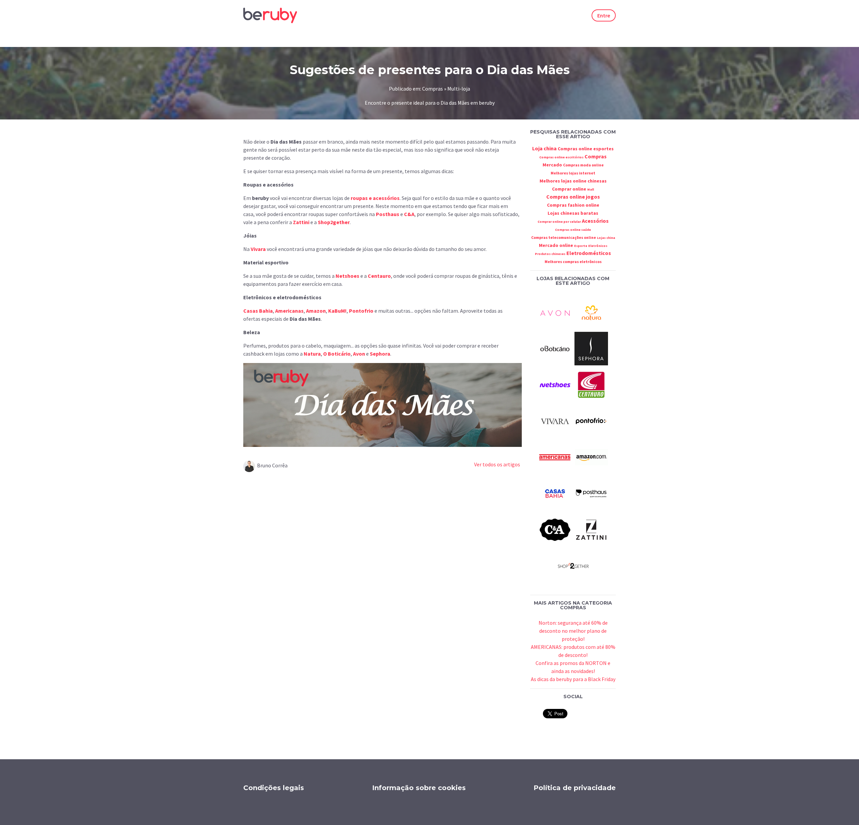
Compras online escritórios (561, 157)
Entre (603, 15)
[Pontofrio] (591, 420)
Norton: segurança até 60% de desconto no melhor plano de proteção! (573, 630)
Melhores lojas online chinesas (573, 181)
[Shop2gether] (573, 565)
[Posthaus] (591, 492)
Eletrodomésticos (588, 253)
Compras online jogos (573, 196)
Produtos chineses (550, 254)
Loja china (544, 148)
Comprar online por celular (559, 221)
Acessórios (595, 220)
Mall (590, 189)
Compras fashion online (573, 205)
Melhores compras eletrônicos (573, 261)
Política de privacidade (575, 788)
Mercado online (556, 245)
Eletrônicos (597, 246)
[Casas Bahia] (555, 492)
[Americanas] (555, 456)
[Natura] (591, 311)
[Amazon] (591, 456)
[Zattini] (591, 529)
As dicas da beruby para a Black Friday (573, 679)
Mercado (552, 165)
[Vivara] (555, 420)
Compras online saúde (573, 229)
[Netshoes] (555, 384)
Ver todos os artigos (497, 464)
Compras (596, 156)
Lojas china (606, 238)
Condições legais (273, 788)
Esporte (580, 246)
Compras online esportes (586, 149)
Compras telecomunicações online (563, 237)
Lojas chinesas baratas (573, 213)
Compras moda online (583, 164)
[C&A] (555, 529)
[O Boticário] (555, 348)
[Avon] (555, 311)
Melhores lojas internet (573, 172)
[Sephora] (591, 348)
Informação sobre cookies (419, 788)
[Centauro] (591, 384)
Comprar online (569, 189)
